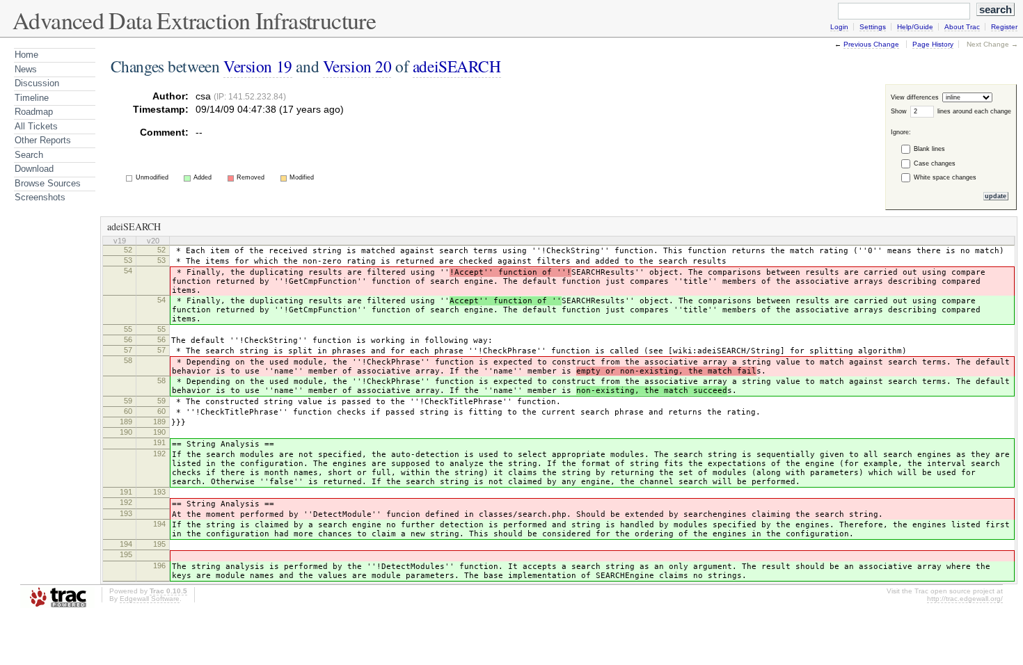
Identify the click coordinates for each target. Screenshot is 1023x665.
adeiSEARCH (457, 66)
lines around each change (974, 111)
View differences (916, 97)
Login (839, 27)
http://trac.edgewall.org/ (965, 598)
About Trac (962, 27)
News (26, 69)
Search (29, 155)
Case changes (934, 163)
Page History (932, 44)
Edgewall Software (150, 598)
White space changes (945, 177)
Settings (872, 27)
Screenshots (40, 197)
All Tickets (36, 126)
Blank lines (929, 148)
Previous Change (871, 44)
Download (34, 168)
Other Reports (43, 140)
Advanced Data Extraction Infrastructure (194, 20)
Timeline (32, 98)
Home (26, 54)
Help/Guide (915, 27)
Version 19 (257, 66)
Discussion (37, 83)
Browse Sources (48, 183)
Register (1004, 27)
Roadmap (34, 111)
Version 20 (357, 66)
